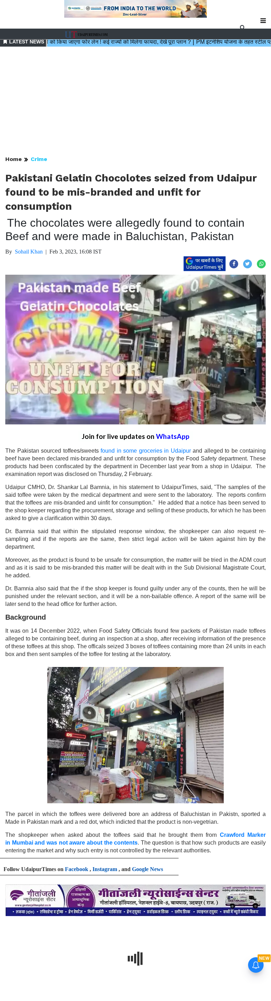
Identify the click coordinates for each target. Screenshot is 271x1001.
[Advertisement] (135, 101)
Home (13, 159)
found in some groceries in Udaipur (146, 451)
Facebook (76, 869)
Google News (147, 869)
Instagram (104, 869)
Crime (39, 159)
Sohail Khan (29, 252)
